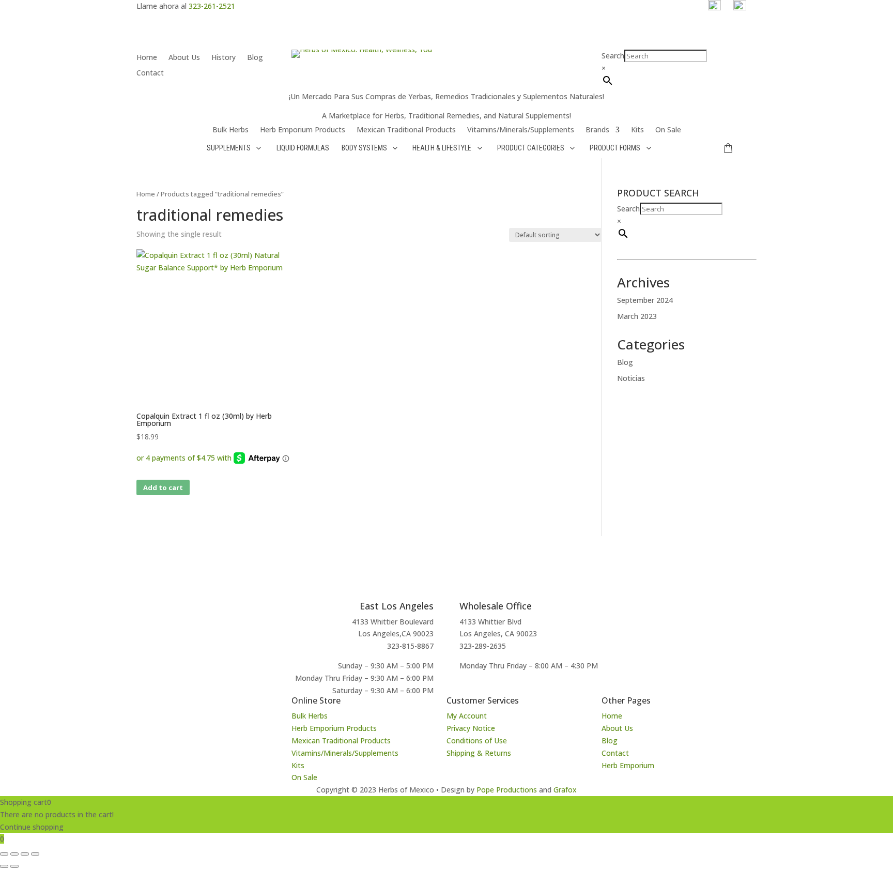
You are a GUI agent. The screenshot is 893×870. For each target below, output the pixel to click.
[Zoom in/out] (4, 854)
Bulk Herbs (230, 130)
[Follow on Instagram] (144, 704)
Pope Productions (506, 790)
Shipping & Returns (478, 753)
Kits (637, 130)
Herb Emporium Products (302, 130)
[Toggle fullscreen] (14, 854)
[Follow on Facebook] (165, 704)
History (223, 58)
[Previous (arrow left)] (4, 866)
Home (146, 58)
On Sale (668, 130)
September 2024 (645, 300)
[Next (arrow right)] (14, 866)
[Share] (25, 854)
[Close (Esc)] (35, 854)
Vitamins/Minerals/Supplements (520, 130)
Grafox (565, 790)
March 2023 (637, 316)
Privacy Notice (470, 728)
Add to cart (163, 487)
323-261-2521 (212, 6)
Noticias (631, 378)
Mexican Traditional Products (406, 130)
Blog (255, 58)
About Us (184, 58)
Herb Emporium (628, 765)
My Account (466, 716)
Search (613, 55)
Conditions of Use (476, 740)
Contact (150, 73)
